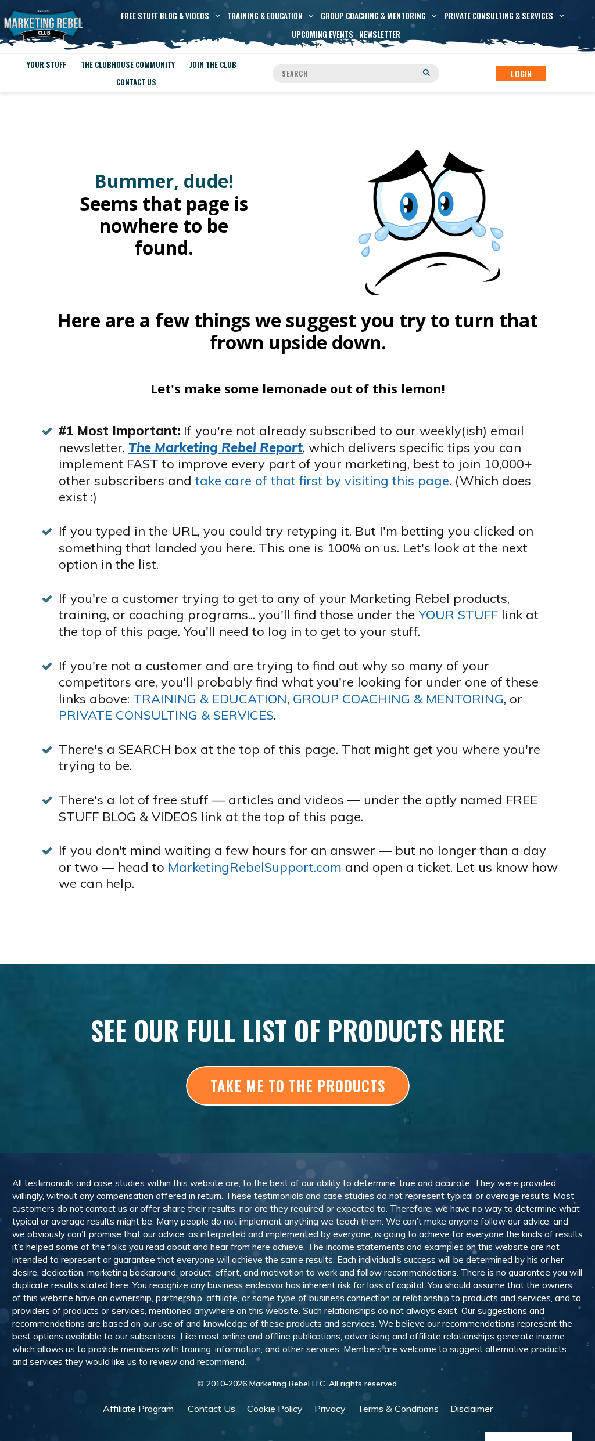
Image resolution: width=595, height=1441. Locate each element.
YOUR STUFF (458, 614)
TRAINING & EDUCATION (210, 699)
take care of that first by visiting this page (322, 480)
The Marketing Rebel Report (215, 447)
